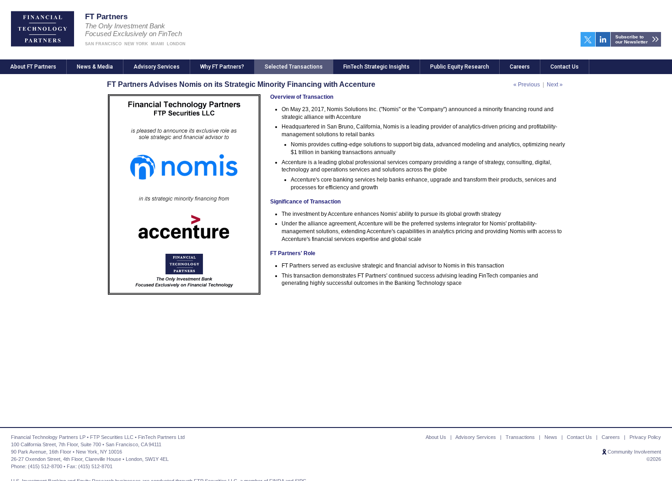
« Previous (526, 84)
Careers (520, 67)
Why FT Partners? (222, 67)
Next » (555, 84)
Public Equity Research (459, 67)
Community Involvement (634, 451)
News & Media (95, 67)
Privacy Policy (645, 437)
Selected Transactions (294, 67)
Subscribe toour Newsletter (631, 39)
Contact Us (564, 67)
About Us (436, 437)
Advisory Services (156, 67)
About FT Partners (33, 67)
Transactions (520, 437)
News (550, 437)
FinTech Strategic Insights (376, 67)
